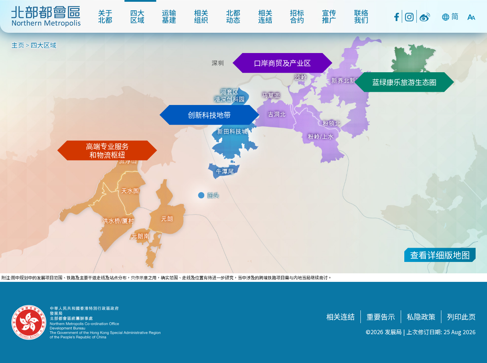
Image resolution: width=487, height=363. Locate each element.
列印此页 (461, 316)
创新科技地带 (209, 115)
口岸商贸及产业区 (282, 63)
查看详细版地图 (440, 254)
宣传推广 (329, 16)
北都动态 (233, 16)
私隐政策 (421, 316)
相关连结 (265, 16)
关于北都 (105, 16)
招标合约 (297, 16)
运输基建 (169, 16)
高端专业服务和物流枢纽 (107, 150)
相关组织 (201, 16)
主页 (17, 44)
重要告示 (380, 316)
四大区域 (137, 16)
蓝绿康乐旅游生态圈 (404, 82)
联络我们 (361, 16)
